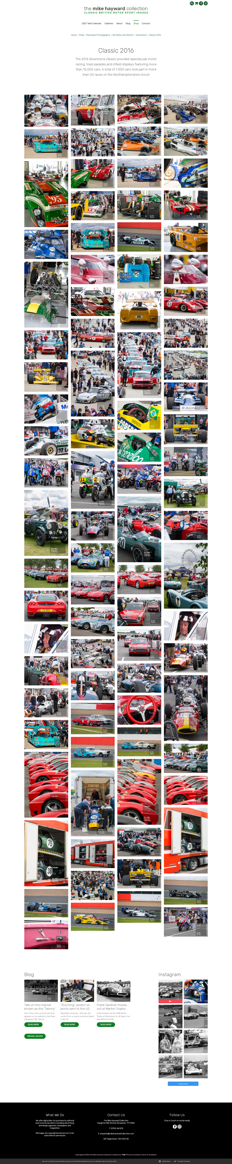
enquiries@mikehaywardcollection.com (117, 1134)
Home (74, 35)
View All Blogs (35, 1036)
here (114, 1161)
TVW (123, 1155)
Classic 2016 (155, 35)
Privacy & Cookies (133, 1155)
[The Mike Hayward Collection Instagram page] (206, 3)
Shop (81, 35)
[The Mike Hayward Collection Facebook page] (201, 3)
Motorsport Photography (98, 35)
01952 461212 (117, 1128)
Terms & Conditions (149, 1155)
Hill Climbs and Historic (122, 35)
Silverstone (141, 35)
